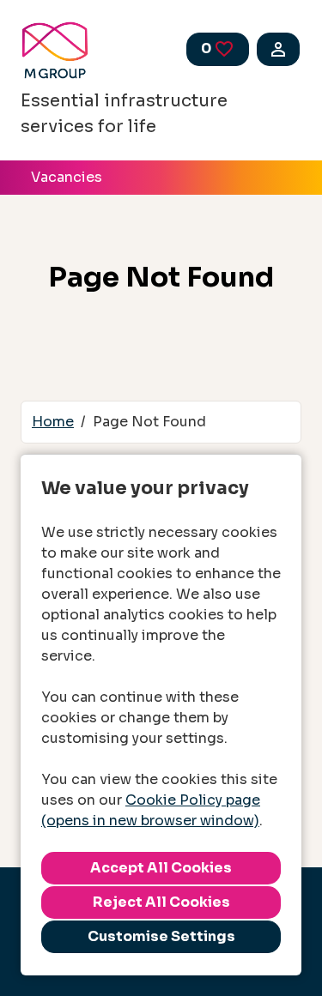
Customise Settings (161, 936)
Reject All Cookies (161, 902)
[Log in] (278, 49)
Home (53, 422)
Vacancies (66, 177)
